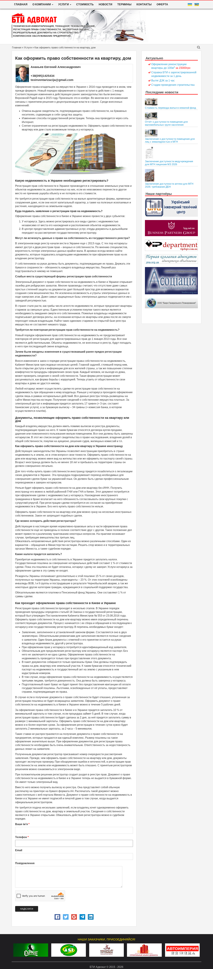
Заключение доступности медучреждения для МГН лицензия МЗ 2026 (169, 163)
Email (18, 850)
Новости (105, 4)
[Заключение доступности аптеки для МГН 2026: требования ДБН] (149, 175)
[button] (57, 917)
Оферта (162, 4)
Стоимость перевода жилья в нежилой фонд (170, 107)
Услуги (28, 47)
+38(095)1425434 (42, 75)
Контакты (144, 4)
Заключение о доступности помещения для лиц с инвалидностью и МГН (170, 140)
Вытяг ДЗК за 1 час (163, 80)
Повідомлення (24, 863)
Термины (124, 4)
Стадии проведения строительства (173, 84)
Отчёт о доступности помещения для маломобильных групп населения (166, 123)
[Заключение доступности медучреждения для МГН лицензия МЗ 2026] (149, 153)
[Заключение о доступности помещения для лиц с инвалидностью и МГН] (151, 133)
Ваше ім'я (22, 824)
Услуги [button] (64, 4)
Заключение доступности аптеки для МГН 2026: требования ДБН (169, 185)
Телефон (22, 837)
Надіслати (26, 909)
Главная (20, 4)
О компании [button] (42, 4)
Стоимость (85, 4)
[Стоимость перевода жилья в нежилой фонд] (151, 101)
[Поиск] (198, 48)
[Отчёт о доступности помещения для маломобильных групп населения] (151, 116)
